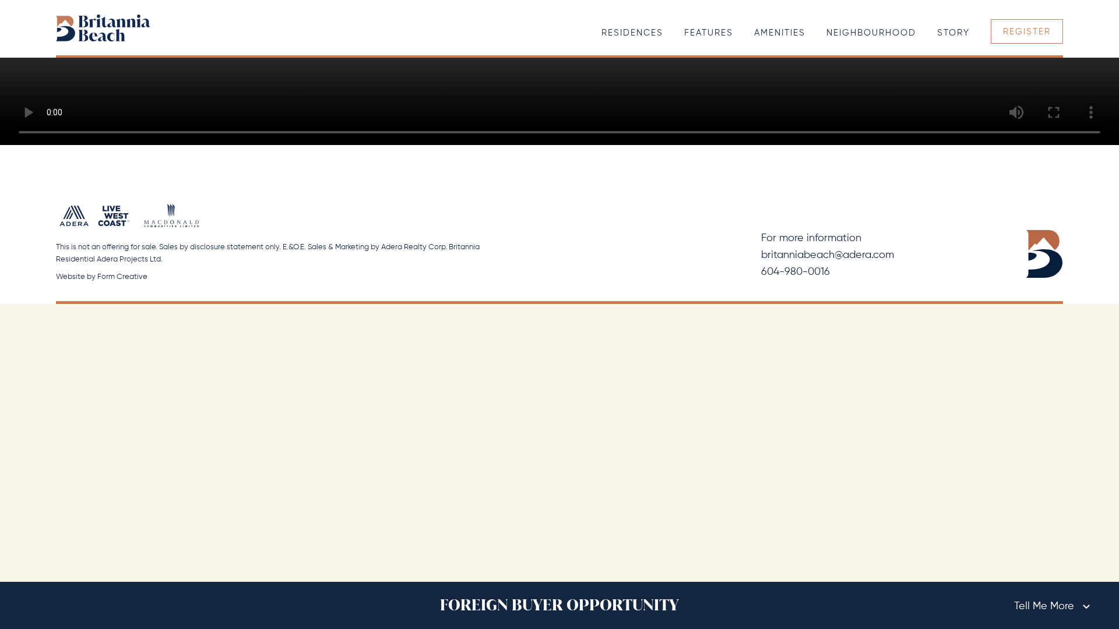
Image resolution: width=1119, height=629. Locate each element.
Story (953, 33)
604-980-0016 (795, 272)
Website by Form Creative (101, 277)
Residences (632, 33)
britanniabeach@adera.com (827, 255)
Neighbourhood (871, 33)
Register (1027, 31)
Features (708, 33)
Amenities (779, 33)
